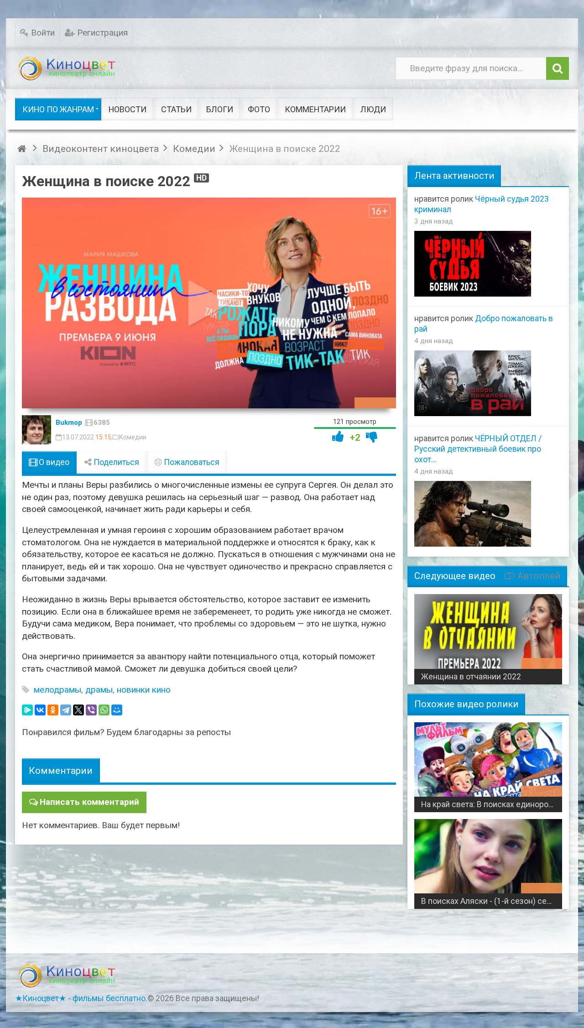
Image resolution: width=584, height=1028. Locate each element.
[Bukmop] (36, 429)
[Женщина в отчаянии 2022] (488, 635)
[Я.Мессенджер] (27, 709)
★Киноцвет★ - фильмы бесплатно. (81, 998)
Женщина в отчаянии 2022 (471, 676)
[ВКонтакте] (40, 709)
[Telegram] (65, 709)
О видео (53, 462)
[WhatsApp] (104, 709)
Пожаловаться (190, 462)
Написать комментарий (89, 802)
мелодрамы (57, 689)
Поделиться (115, 462)
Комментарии (61, 770)
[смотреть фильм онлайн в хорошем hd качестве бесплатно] (67, 69)
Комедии (132, 437)
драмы (99, 689)
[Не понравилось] (372, 436)
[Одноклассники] (52, 709)
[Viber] (91, 709)
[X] (78, 709)
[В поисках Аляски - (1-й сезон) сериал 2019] (488, 860)
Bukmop (69, 422)
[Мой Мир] (116, 709)
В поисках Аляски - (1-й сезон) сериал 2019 (491, 901)
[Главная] (23, 148)
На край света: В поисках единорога (488, 804)
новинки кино (144, 689)
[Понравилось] (338, 436)
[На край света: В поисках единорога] (488, 763)
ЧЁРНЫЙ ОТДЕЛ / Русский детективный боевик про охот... (478, 449)
